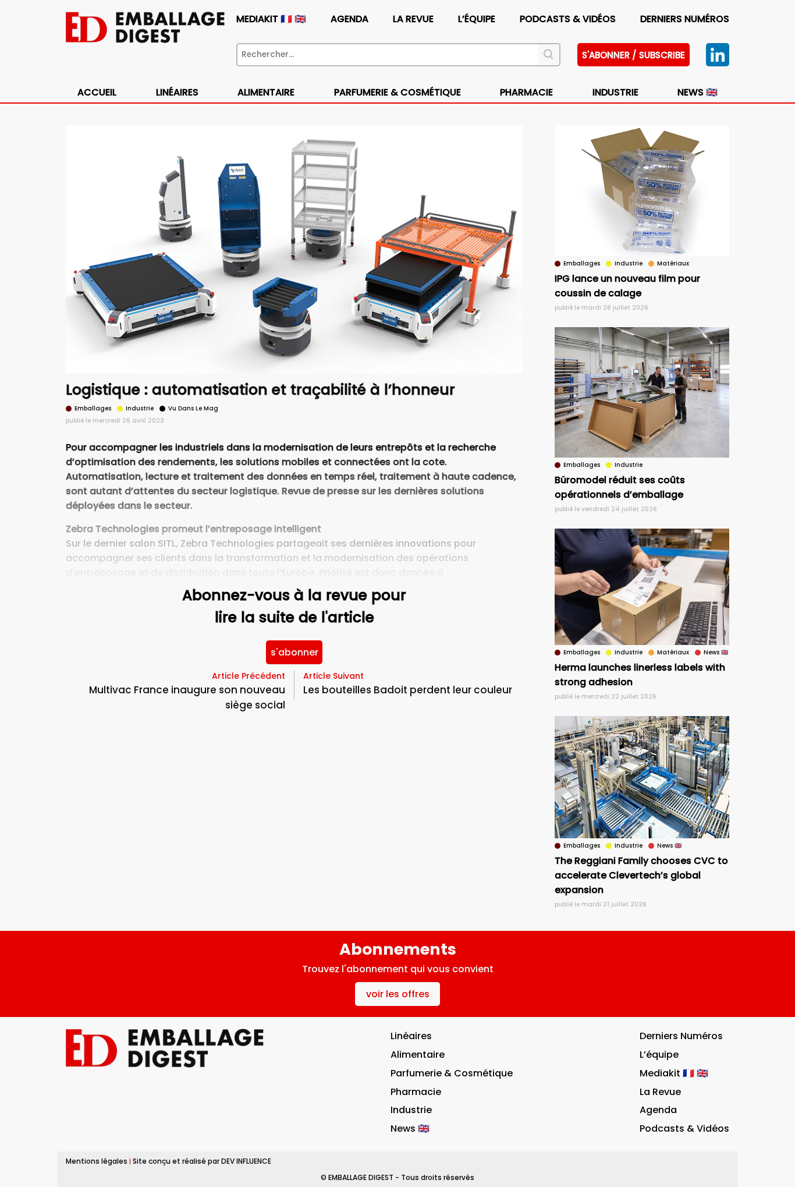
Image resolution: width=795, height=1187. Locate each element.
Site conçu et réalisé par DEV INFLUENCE (202, 1161)
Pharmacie (526, 92)
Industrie (411, 1110)
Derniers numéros (684, 19)
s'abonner (294, 652)
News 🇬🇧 (697, 92)
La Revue (413, 19)
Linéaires (177, 92)
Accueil (96, 92)
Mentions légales (96, 1161)
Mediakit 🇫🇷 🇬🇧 (271, 19)
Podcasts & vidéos (568, 19)
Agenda (349, 19)
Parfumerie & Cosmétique (397, 92)
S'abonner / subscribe (633, 55)
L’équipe (476, 19)
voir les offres (398, 994)
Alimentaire (265, 92)
